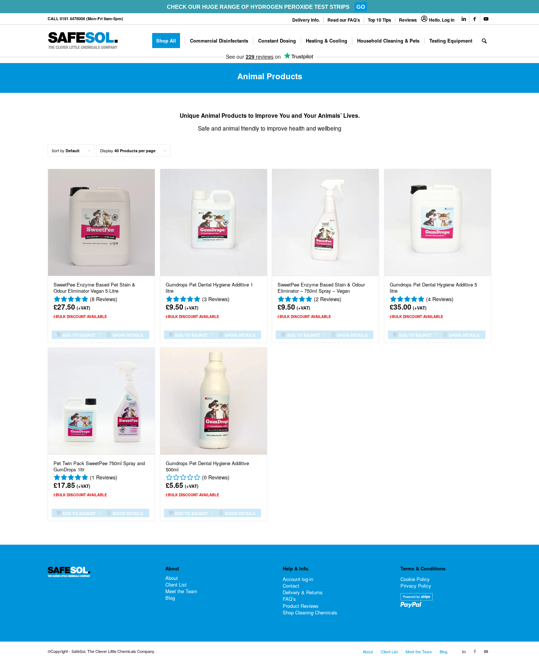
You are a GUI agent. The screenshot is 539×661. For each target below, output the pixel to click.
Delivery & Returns (303, 592)
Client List (176, 584)
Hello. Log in (441, 20)
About (171, 578)
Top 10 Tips (379, 20)
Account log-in (298, 579)
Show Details (127, 335)
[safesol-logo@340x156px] (83, 41)
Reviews (408, 20)
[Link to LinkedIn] (463, 18)
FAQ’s (289, 598)
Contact (291, 585)
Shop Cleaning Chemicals (310, 612)
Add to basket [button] (78, 335)
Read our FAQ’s (343, 20)
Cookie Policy (415, 579)
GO (360, 7)
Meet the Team (181, 591)
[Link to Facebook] (474, 18)
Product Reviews (301, 605)
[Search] (484, 41)
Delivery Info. (306, 20)
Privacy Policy (415, 585)
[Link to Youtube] (485, 18)
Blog (170, 598)
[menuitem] (306, 20)
